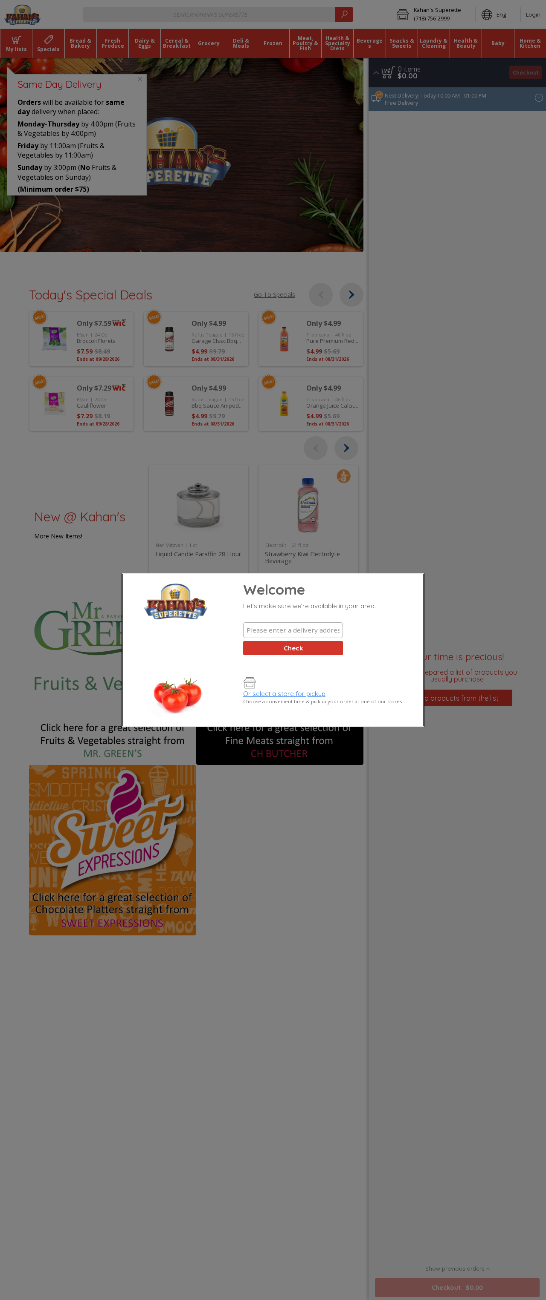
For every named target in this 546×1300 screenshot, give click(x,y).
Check (293, 648)
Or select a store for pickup (284, 694)
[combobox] (293, 630)
